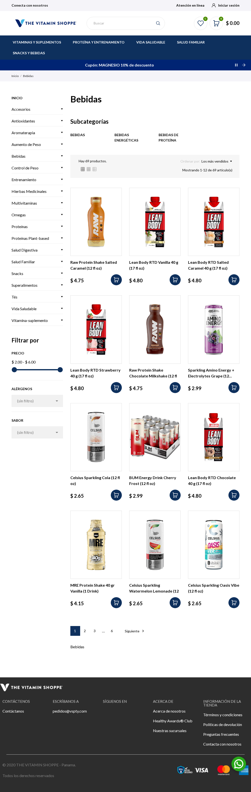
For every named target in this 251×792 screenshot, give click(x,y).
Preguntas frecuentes (221, 734)
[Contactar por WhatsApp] (238, 763)
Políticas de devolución (222, 724)
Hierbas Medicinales (29, 191)
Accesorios (21, 109)
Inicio (17, 98)
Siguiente (135, 631)
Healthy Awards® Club (172, 720)
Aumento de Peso (26, 144)
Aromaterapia (23, 132)
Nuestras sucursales (170, 730)
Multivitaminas (24, 203)
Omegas (19, 214)
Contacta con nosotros (222, 744)
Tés (14, 297)
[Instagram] (122, 714)
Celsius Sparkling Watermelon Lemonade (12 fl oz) (154, 591)
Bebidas (18, 156)
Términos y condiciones (222, 714)
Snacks (17, 273)
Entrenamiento (24, 179)
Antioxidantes (23, 121)
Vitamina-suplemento (30, 320)
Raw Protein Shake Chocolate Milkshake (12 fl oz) (153, 376)
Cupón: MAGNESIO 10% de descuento (119, 65)
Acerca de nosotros (169, 711)
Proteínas (20, 226)
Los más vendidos (214, 161)
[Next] (243, 65)
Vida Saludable (24, 308)
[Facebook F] (109, 714)
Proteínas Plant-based (30, 238)
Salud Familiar (23, 261)
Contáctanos (13, 711)
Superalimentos (25, 285)
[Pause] (236, 65)
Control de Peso (25, 167)
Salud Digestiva (25, 250)
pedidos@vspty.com (70, 711)
